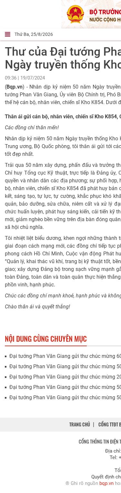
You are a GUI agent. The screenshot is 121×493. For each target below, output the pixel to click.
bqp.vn (106, 483)
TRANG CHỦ (79, 424)
